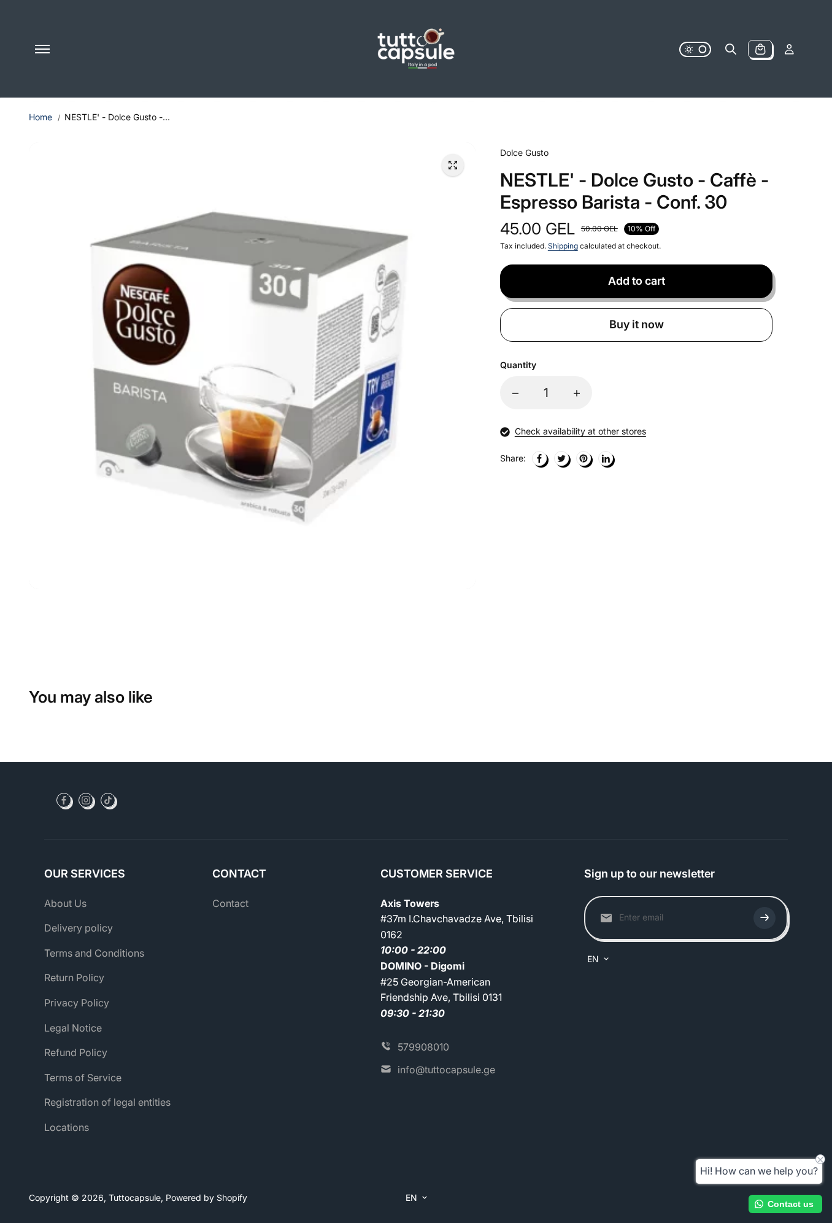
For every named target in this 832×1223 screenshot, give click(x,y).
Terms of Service (82, 1077)
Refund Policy (75, 1052)
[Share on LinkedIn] (605, 458)
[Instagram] (86, 800)
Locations (66, 1127)
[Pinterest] (583, 458)
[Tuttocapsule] (416, 49)
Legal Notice (73, 1028)
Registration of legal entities (107, 1102)
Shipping (563, 246)
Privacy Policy (76, 1003)
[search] (730, 49)
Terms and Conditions (94, 953)
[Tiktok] (108, 800)
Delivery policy (78, 928)
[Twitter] (561, 458)
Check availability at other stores (580, 431)
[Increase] (576, 393)
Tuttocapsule (135, 1197)
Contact (230, 903)
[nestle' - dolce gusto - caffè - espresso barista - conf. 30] (452, 165)
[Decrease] (515, 393)
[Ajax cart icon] (760, 49)
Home (40, 117)
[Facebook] (539, 458)
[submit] (764, 918)
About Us (65, 903)
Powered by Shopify (206, 1197)
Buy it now (636, 324)
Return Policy (74, 977)
